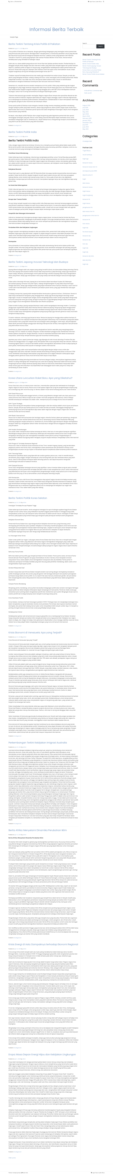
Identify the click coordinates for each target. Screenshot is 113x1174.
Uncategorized (17, 125)
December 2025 (87, 122)
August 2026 (86, 105)
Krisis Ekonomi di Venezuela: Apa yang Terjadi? (35, 632)
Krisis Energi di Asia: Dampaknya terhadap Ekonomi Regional (43, 944)
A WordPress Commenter (92, 90)
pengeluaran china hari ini (91, 215)
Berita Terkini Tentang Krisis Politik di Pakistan (34, 44)
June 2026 (86, 110)
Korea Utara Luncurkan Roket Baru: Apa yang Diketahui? (40, 378)
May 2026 (86, 112)
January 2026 (87, 120)
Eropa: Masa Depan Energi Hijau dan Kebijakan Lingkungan (42, 1054)
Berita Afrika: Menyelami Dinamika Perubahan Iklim (38, 830)
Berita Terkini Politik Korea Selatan (28, 498)
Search (85, 43)
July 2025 (85, 125)
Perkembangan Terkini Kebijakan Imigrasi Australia (38, 742)
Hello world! (87, 93)
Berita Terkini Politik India (23, 132)
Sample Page (14, 37)
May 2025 (86, 129)
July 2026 (85, 107)
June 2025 (86, 127)
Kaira (19, 1172)
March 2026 (86, 116)
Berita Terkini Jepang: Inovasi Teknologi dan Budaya (38, 262)
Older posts (12, 1158)
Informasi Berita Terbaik (56, 29)
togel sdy (85, 252)
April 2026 (86, 114)
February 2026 (87, 118)
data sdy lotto (87, 260)
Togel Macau (87, 151)
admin (26, 48)
